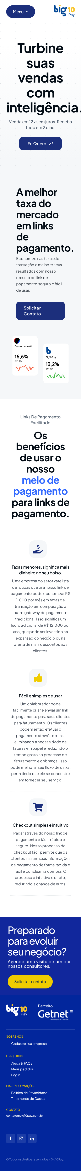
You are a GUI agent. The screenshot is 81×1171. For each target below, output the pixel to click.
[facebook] (10, 1138)
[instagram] (21, 1138)
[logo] (64, 11)
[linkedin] (32, 1138)
